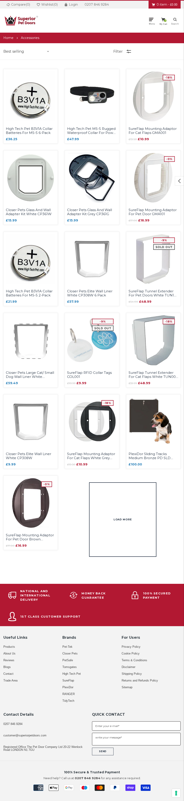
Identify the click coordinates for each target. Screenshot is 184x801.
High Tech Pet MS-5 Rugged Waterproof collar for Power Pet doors (92, 131)
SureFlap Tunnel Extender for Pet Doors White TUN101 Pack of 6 (153, 293)
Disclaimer (128, 667)
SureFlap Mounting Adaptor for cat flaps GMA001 (153, 131)
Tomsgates (69, 667)
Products (9, 646)
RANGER (68, 694)
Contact (8, 673)
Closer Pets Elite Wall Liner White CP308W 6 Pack (89, 293)
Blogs (7, 667)
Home (8, 38)
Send (103, 751)
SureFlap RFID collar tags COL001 (89, 375)
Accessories (30, 38)
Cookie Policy (131, 653)
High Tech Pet (71, 673)
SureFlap (68, 680)
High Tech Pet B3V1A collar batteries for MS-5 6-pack (29, 131)
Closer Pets (70, 653)
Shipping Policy (132, 673)
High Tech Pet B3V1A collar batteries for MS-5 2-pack (29, 293)
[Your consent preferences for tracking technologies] (176, 793)
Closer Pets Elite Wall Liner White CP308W (28, 456)
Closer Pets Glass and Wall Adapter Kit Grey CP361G (89, 212)
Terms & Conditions (134, 660)
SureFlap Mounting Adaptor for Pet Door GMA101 (153, 212)
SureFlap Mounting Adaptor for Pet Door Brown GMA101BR (30, 537)
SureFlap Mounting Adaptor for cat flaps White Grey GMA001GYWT (91, 456)
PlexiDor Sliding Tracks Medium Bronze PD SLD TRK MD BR (150, 456)
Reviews (8, 660)
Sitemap (127, 687)
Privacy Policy (131, 646)
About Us (9, 653)
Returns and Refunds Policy (140, 680)
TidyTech (68, 700)
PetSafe (67, 660)
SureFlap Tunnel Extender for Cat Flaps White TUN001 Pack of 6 (153, 375)
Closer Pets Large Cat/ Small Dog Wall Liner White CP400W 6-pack (30, 375)
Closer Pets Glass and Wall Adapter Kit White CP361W (29, 212)
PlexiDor (67, 687)
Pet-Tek (67, 646)
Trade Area (10, 680)
